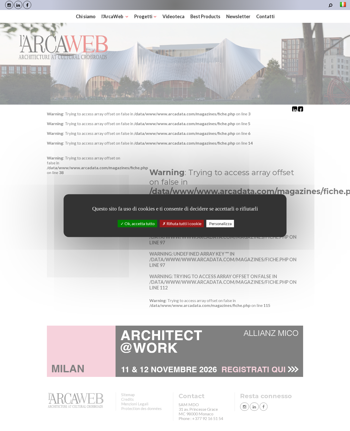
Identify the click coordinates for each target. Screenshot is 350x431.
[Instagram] (9, 5)
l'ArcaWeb (112, 16)
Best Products (205, 16)
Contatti (265, 16)
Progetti (143, 16)
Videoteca (173, 16)
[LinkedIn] (18, 5)
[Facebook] (27, 5)
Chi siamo (86, 16)
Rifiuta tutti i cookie (183, 223)
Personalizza (220, 223)
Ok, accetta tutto (139, 223)
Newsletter (238, 16)
